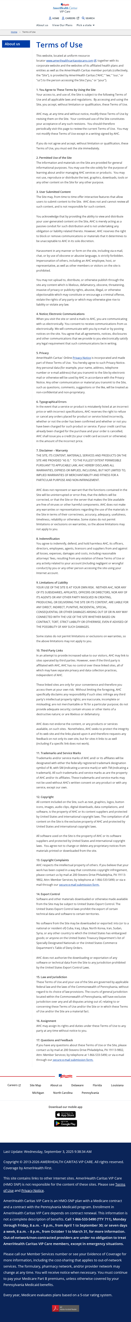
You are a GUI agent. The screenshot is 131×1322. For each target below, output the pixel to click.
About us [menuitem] (42, 25)
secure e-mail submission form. (79, 884)
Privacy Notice (82, 357)
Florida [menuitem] (97, 1085)
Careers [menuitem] (13, 1085)
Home (55, 18)
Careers (70, 18)
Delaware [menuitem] (77, 1085)
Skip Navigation (10, 0)
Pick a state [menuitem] (84, 25)
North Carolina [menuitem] (62, 1093)
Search (90, 18)
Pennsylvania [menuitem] (90, 1093)
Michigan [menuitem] (38, 1093)
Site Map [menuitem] (35, 1085)
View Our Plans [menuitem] (62, 25)
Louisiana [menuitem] (117, 1085)
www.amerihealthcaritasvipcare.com (69, 60)
